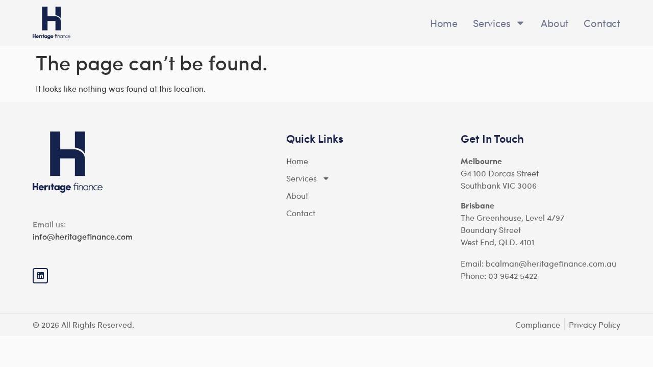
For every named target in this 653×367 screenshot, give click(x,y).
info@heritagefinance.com (83, 236)
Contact (602, 23)
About (554, 23)
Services (491, 23)
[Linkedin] (40, 275)
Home (444, 23)
